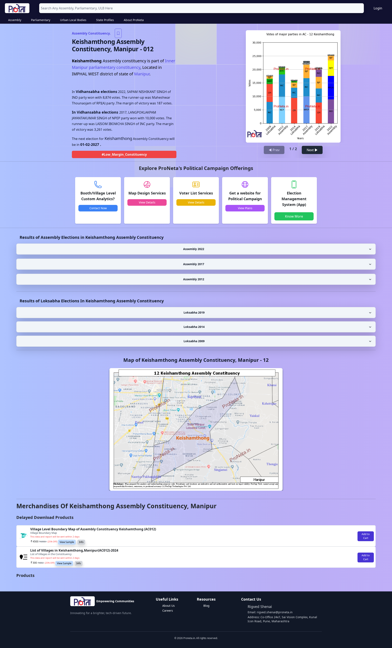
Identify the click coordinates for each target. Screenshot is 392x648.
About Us (168, 606)
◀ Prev (274, 150)
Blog (206, 606)
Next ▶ (312, 150)
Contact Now (98, 208)
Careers (167, 610)
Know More (294, 216)
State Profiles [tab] (105, 20)
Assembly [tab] (14, 20)
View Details (147, 202)
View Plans (245, 208)
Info (81, 542)
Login (378, 8)
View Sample (67, 542)
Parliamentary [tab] (40, 20)
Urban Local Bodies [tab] (73, 20)
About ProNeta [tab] (134, 20)
